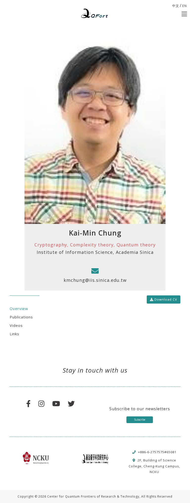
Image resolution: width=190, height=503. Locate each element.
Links (14, 333)
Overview (19, 308)
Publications (21, 316)
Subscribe (139, 419)
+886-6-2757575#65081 (157, 452)
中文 (175, 5)
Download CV (165, 299)
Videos (16, 325)
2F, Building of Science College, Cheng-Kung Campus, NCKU (154, 466)
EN (184, 5)
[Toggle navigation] (184, 14)
